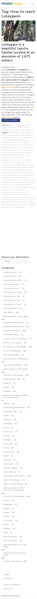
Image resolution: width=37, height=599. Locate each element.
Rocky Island (8, 432)
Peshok (6, 428)
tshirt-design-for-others (12, 304)
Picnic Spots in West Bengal (13, 496)
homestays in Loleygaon (11, 157)
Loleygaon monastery (10, 180)
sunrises (14, 192)
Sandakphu (7, 440)
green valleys (18, 152)
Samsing (6, 436)
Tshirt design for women (12, 292)
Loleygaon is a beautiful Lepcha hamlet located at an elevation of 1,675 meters (18, 52)
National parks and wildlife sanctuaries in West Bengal (13, 489)
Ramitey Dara (7, 185)
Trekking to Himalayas (11, 130)
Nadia (5, 532)
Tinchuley (7, 460)
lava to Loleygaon (13, 172)
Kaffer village (27, 165)
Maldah (6, 524)
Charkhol (5, 145)
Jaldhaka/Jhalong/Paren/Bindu (14, 408)
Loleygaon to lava (27, 180)
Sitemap (6, 574)
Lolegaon (15, 177)
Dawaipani (7, 391)
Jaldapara (6, 404)
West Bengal (26, 130)
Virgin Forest (7, 202)
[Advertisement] (18, 236)
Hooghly (6, 512)
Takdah (6, 456)
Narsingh (5, 182)
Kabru (13, 165)
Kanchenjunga (16, 167)
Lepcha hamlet (28, 172)
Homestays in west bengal (13, 375)
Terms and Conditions (11, 585)
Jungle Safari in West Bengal (14, 476)
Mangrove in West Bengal (13, 484)
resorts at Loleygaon (22, 185)
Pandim (31, 182)
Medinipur (7, 528)
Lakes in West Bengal (11, 480)
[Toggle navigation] (32, 4)
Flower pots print (9, 276)
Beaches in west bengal (12, 343)
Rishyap (5, 187)
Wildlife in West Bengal (12, 561)
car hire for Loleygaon (20, 142)
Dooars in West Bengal (12, 351)
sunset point (16, 195)
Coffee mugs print (10, 272)
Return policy (8, 589)
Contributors (8, 578)
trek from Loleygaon (10, 200)
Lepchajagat (7, 424)
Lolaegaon (6, 177)
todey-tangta (8, 464)
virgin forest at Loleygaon (23, 202)
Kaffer (19, 165)
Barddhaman (7, 504)
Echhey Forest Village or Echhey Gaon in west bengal (15, 396)
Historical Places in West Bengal (15, 369)
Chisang (6, 387)
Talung (4, 197)
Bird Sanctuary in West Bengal (14, 347)
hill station (26, 155)
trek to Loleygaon (26, 200)
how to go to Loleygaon (21, 160)
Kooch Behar (8, 520)
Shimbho (24, 187)
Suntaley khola (8, 452)
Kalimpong (10, 87)
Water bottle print (10, 308)
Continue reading (11, 120)
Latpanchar (7, 420)
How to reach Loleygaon (12, 162)
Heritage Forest (14, 155)
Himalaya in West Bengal (18, 127)
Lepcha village (7, 175)
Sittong (6, 448)
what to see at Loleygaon (24, 205)
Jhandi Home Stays (10, 412)
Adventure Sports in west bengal (15, 316)
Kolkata (6, 416)
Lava (3, 172)
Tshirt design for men (11, 288)
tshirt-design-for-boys (11, 296)
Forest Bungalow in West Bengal (15, 359)
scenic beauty (14, 187)
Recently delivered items (12, 280)
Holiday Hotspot (14, 596)
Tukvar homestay (9, 472)
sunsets (25, 195)
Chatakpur (7, 383)
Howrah (6, 516)
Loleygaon (24, 177)
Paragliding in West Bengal (13, 323)
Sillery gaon (7, 444)
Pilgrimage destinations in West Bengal (15, 546)
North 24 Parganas (10, 537)
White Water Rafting (11, 335)
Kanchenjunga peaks (23, 170)
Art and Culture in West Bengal (15, 339)
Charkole (9, 117)
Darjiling (6, 508)
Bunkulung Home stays (11, 379)
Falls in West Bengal (11, 355)
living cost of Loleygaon (24, 175)
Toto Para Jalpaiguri (10, 468)
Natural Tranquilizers (18, 182)
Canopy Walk (16, 137)
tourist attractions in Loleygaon (21, 197)
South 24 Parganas (10, 541)
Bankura (6, 500)
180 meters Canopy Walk (18, 132)
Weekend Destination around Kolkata (14, 554)
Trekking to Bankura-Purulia (13, 327)
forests (9, 152)
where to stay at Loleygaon (13, 207)
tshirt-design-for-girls (11, 300)
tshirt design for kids (11, 284)
